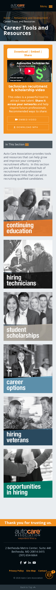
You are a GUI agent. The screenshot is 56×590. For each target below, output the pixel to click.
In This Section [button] (15, 144)
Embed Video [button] (27, 119)
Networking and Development (31, 18)
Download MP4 (27, 127)
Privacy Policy (16, 570)
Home (7, 18)
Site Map (31, 570)
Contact (42, 570)
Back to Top (26, 587)
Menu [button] (44, 6)
